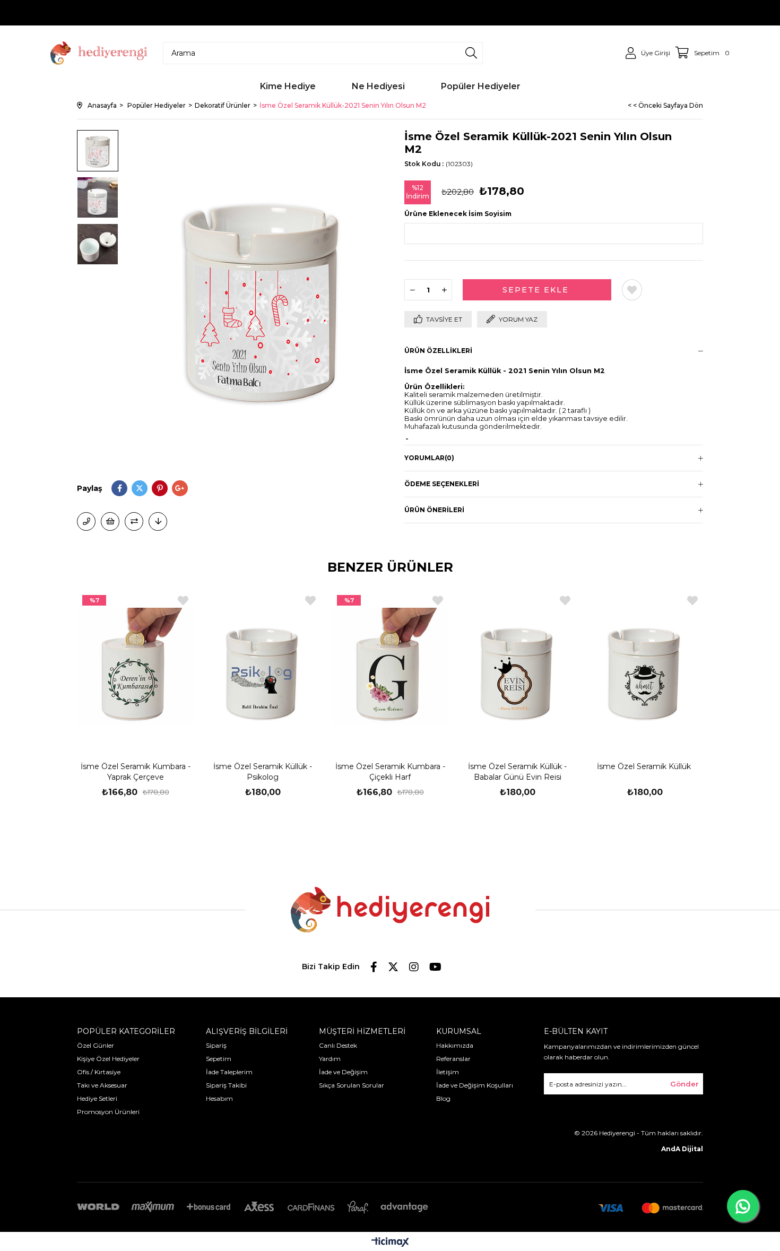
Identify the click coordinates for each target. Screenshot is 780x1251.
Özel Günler (95, 1045)
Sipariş (216, 1045)
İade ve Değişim (343, 1072)
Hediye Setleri (97, 1098)
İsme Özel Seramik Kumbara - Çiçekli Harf (390, 772)
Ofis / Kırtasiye (98, 1072)
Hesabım (219, 1098)
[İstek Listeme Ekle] (110, 521)
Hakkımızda (454, 1045)
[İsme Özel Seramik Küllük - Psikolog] (262, 666)
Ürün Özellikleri (438, 351)
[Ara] (471, 53)
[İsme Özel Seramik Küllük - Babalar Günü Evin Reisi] (517, 666)
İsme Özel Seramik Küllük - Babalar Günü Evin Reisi (517, 772)
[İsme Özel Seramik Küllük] (644, 666)
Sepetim (218, 1059)
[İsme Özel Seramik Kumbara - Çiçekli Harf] (390, 666)
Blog (443, 1098)
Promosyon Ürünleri (108, 1112)
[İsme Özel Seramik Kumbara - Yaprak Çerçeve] (135, 666)
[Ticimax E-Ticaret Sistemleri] (390, 1242)
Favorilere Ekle (183, 600)
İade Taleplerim (229, 1072)
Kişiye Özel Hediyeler (108, 1059)
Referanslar (453, 1059)
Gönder (684, 1084)
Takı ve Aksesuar (102, 1085)
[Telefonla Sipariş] (86, 521)
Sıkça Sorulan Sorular (351, 1085)
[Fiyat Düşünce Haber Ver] (158, 521)
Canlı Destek (338, 1045)
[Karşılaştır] (134, 521)
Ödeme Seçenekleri (441, 484)
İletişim (447, 1072)
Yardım (330, 1059)
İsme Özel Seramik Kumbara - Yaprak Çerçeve (135, 772)
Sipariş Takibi (226, 1085)
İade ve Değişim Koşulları (474, 1085)
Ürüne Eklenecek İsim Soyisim (458, 214)
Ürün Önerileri (434, 510)
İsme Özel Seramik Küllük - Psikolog (262, 772)
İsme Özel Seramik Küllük (645, 766)
